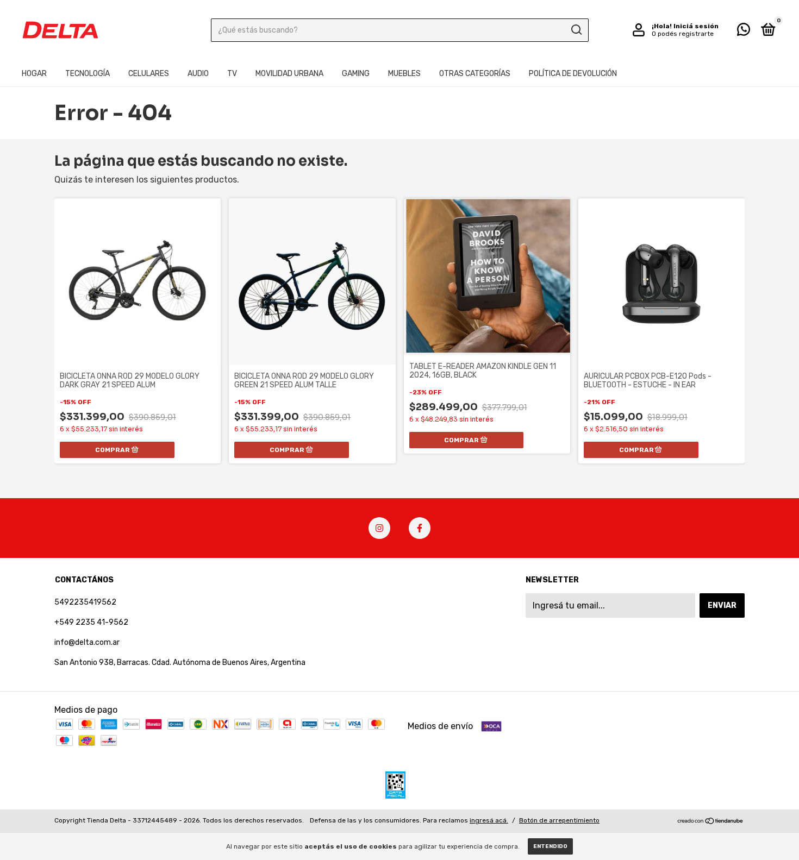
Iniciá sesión (696, 26)
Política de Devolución (573, 73)
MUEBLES (404, 73)
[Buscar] (576, 30)
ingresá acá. (489, 820)
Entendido (550, 846)
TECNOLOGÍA (87, 73)
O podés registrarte (683, 33)
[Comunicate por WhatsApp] (744, 32)
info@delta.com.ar (87, 642)
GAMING (356, 73)
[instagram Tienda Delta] (379, 528)
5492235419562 (85, 602)
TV (232, 73)
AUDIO (198, 73)
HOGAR (34, 73)
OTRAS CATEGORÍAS (474, 73)
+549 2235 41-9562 (91, 622)
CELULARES (148, 73)
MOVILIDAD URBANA (289, 73)
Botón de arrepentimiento (559, 820)
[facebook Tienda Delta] (419, 528)
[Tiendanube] (711, 822)
